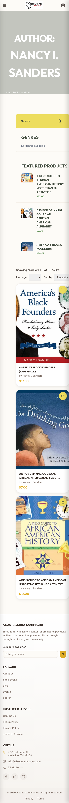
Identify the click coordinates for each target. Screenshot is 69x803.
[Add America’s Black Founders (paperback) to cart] (63, 290)
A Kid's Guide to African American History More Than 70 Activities (50, 184)
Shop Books (10, 679)
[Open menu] (4, 5)
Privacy (29, 798)
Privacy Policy (11, 728)
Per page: (21, 277)
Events (7, 691)
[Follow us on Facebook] (6, 776)
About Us (8, 673)
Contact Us (9, 715)
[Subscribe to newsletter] (63, 654)
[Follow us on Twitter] (14, 776)
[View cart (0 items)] (63, 5)
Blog (5, 685)
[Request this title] (63, 396)
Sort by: (48, 277)
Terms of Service (13, 734)
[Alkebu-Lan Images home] (34, 5)
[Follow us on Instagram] (23, 776)
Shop (8, 92)
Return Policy (10, 722)
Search (7, 697)
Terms (40, 798)
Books (16, 92)
